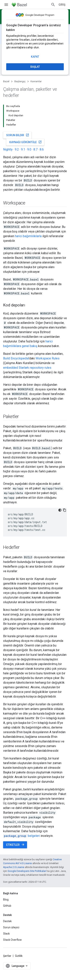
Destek (7, 921)
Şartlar (7, 955)
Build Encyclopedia (16, 358)
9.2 (17, 149)
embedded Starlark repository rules (27, 367)
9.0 (29, 149)
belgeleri (22, 836)
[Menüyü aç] (6, 4)
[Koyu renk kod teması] (60, 510)
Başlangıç (19, 81)
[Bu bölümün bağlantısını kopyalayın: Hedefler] (23, 547)
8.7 (35, 149)
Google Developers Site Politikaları (27, 871)
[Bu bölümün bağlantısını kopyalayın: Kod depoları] (29, 305)
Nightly (8, 149)
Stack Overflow (12, 939)
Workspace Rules (48, 358)
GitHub (7, 905)
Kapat (35, 56)
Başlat (35, 66)
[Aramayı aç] (53, 4)
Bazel (6, 81)
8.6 (42, 149)
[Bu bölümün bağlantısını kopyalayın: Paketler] (23, 417)
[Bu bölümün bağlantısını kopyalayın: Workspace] (29, 203)
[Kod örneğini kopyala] (64, 510)
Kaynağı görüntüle (25, 142)
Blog (6, 899)
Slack (6, 933)
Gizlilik (19, 955)
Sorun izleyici (11, 927)
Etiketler (15, 844)
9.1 (23, 149)
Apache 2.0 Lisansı (13, 867)
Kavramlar (36, 81)
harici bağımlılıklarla (28, 236)
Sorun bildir (17, 135)
